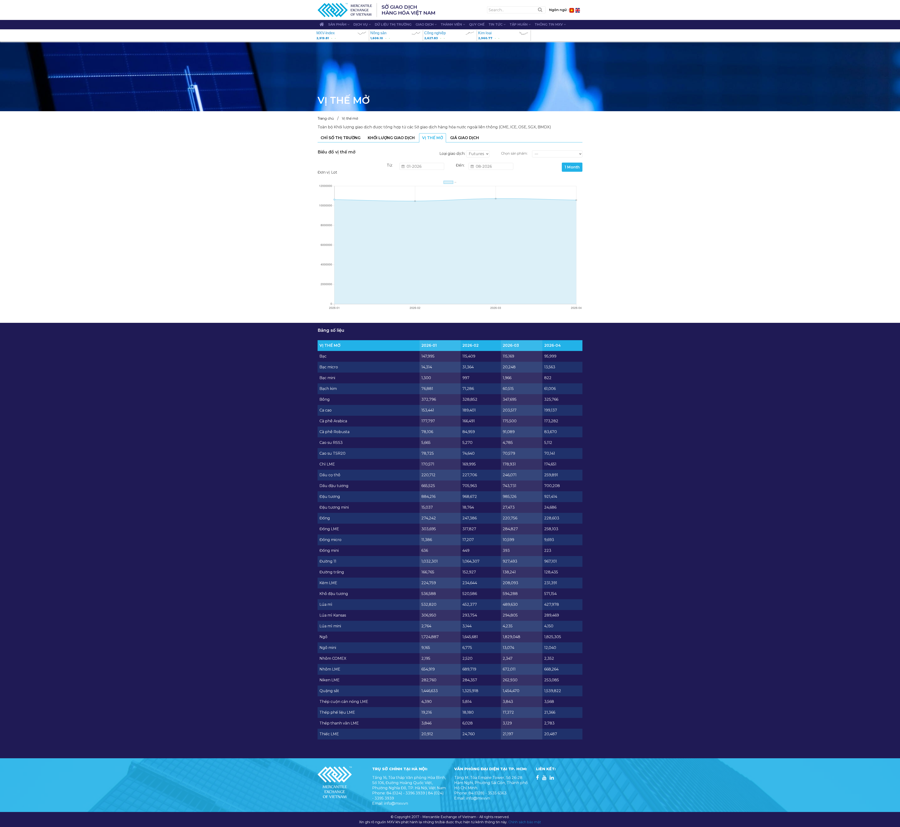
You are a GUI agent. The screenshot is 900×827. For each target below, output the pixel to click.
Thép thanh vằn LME (339, 723)
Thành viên (452, 24)
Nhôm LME (329, 669)
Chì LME (327, 464)
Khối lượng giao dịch (391, 138)
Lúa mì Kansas (332, 615)
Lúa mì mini (330, 626)
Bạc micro (328, 367)
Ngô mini (327, 647)
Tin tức (495, 24)
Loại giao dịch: (452, 153)
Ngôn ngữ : (558, 10)
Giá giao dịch (464, 138)
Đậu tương (329, 496)
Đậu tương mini (334, 507)
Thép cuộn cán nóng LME (343, 701)
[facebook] (537, 778)
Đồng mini (329, 550)
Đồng (324, 518)
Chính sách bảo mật (524, 822)
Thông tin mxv (549, 24)
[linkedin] (552, 778)
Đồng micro (330, 539)
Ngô (323, 637)
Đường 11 (327, 561)
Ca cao (325, 410)
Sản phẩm (337, 24)
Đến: (460, 165)
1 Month (572, 167)
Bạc (322, 356)
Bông (324, 399)
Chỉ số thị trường (340, 138)
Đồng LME (329, 529)
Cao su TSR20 (332, 453)
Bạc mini (327, 378)
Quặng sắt (329, 691)
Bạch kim (328, 388)
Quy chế (476, 24)
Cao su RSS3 (331, 442)
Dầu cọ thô (329, 475)
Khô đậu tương (333, 593)
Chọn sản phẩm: (514, 153)
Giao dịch (425, 24)
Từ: (390, 165)
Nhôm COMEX (332, 658)
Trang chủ (326, 118)
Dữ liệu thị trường (393, 24)
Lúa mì (325, 604)
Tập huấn (519, 24)
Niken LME (329, 680)
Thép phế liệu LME (337, 712)
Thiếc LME (329, 734)
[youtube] (544, 778)
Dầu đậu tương (334, 486)
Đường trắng (331, 572)
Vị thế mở (350, 118)
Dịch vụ (361, 24)
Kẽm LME (328, 583)
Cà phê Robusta (334, 432)
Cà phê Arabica (333, 421)
